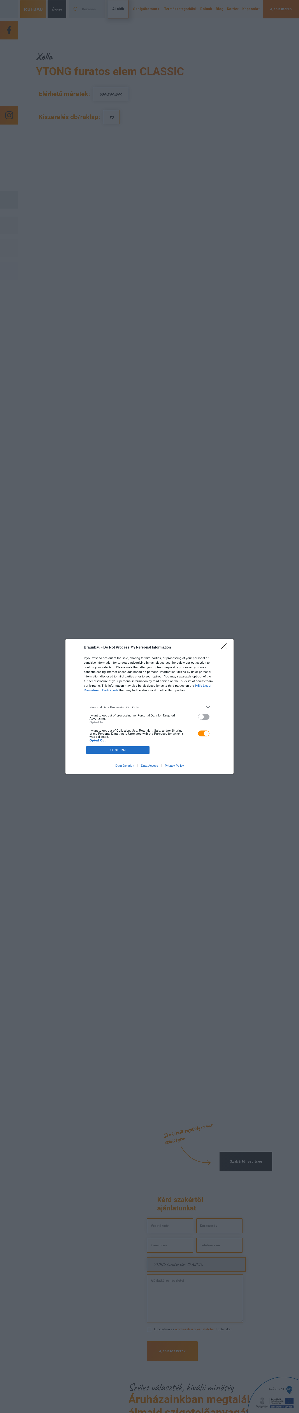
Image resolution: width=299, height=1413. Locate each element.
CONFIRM (118, 750)
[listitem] (149, 707)
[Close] (225, 647)
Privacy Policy (174, 765)
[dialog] (149, 706)
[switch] (203, 717)
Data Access (149, 765)
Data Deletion (124, 765)
